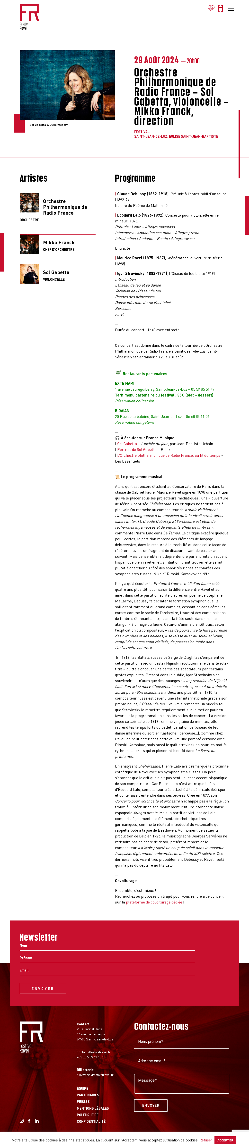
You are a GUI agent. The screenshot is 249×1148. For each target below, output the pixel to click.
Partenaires (88, 1095)
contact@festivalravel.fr (94, 1052)
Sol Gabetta (127, 443)
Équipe (82, 1088)
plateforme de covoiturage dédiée (154, 901)
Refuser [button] (205, 1140)
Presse (83, 1101)
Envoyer (151, 1105)
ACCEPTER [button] (225, 1140)
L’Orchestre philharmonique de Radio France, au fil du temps (168, 455)
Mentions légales (93, 1108)
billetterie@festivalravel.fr (95, 1074)
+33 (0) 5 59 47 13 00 (91, 1057)
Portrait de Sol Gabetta (137, 449)
